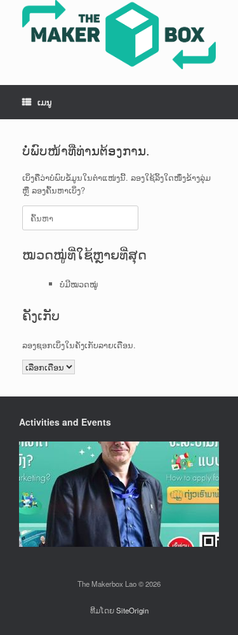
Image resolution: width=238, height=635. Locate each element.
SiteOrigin (132, 610)
